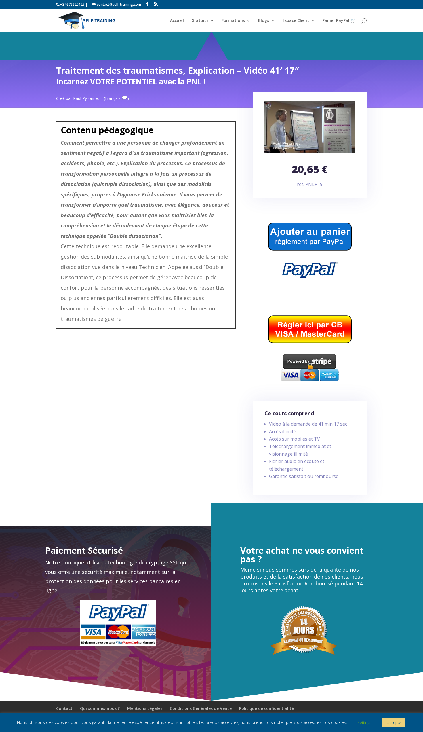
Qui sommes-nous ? (100, 708)
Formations (233, 20)
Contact (64, 708)
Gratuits (199, 20)
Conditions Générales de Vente (201, 708)
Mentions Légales (144, 708)
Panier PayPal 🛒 (338, 20)
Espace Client (295, 20)
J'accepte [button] (393, 722)
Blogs (263, 20)
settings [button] (364, 722)
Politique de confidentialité (266, 708)
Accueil (177, 20)
